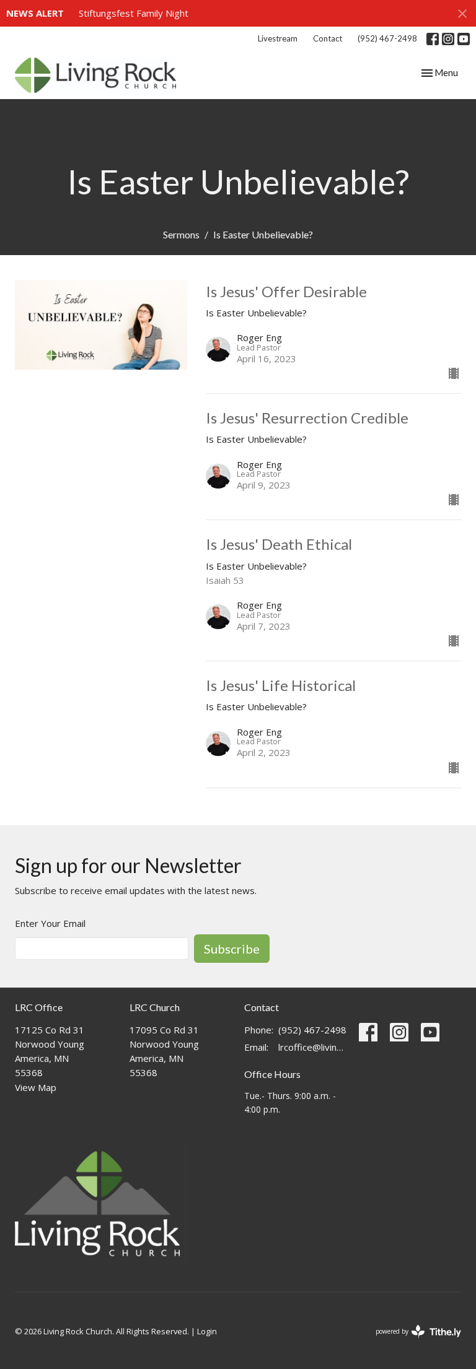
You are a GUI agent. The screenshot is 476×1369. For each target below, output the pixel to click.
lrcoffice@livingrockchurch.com (312, 1047)
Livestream (278, 38)
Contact (327, 38)
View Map (35, 1087)
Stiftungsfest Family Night (133, 13)
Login (207, 1331)
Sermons (181, 234)
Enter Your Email (50, 923)
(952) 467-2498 (387, 38)
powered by (412, 1342)
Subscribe (232, 948)
